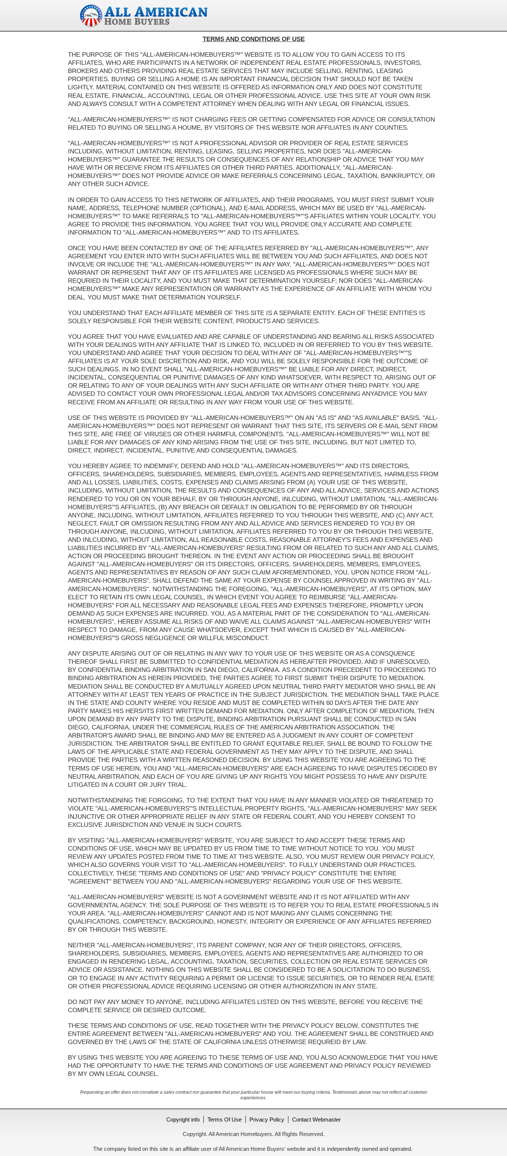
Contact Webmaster (316, 1119)
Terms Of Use (224, 1119)
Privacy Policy (266, 1119)
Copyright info (183, 1119)
